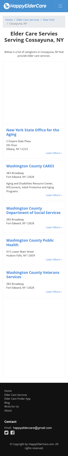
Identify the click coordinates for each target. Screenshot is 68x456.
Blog (7, 402)
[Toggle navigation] (60, 6)
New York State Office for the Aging (32, 132)
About (8, 410)
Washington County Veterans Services (32, 274)
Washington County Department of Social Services (33, 210)
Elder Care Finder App (17, 398)
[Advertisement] (34, 92)
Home (9, 19)
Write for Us (11, 406)
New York (49, 19)
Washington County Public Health (30, 242)
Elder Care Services (28, 19)
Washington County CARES (30, 166)
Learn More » (54, 153)
